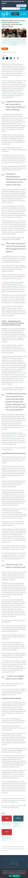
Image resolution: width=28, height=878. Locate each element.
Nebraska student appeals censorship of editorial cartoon (6, 823)
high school (15, 846)
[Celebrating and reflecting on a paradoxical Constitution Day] (18, 818)
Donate (15, 14)
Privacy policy (16, 875)
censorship (9, 846)
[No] (26, 873)
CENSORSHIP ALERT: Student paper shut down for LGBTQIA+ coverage (6, 838)
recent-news (18, 848)
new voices (5, 848)
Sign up (17, 806)
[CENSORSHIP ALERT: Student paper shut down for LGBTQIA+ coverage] (7, 832)
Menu (24, 14)
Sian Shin (14, 52)
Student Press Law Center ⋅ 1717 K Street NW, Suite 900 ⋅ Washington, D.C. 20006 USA (14, 860)
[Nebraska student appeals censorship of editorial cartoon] (7, 818)
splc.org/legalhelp (14, 866)
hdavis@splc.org (13, 802)
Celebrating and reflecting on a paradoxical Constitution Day (17, 824)
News (5, 48)
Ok (10, 875)
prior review (11, 848)
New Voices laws (16, 448)
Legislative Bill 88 (17, 286)
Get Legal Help (21, 5)
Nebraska (21, 846)
